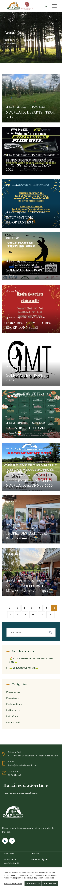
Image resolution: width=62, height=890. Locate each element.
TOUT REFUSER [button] (50, 883)
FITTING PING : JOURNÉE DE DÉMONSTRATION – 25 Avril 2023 (30, 165)
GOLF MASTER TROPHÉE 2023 (27, 272)
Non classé (14, 710)
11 (42, 614)
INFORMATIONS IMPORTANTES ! (19, 220)
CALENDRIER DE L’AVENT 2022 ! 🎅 (27, 430)
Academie (14, 698)
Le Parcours (10, 853)
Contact (35, 853)
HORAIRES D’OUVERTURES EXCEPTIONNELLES (28, 325)
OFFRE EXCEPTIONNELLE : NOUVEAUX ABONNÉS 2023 (29, 483)
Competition (20, 265)
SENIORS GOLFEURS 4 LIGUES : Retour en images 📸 (30, 588)
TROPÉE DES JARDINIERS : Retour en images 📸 (28, 535)
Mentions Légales (39, 859)
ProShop (39, 155)
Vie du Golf (40, 107)
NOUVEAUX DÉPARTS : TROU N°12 (30, 114)
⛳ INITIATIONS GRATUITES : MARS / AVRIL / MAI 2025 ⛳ (31, 660)
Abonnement (21, 475)
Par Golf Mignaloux (17, 107)
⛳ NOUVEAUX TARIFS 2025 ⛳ (23, 668)
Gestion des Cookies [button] (13, 883)
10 (33, 614)
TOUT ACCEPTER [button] (33, 883)
